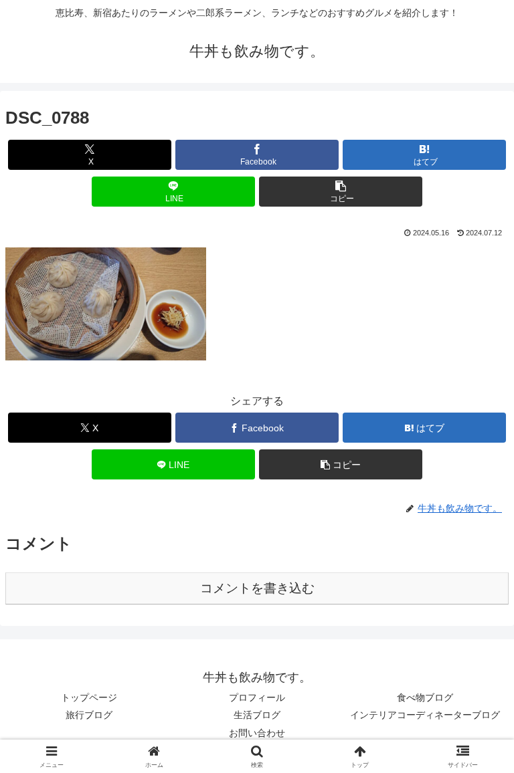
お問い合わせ (257, 733)
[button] (340, 192)
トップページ (89, 697)
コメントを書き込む (257, 588)
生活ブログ (257, 714)
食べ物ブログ (425, 697)
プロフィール (257, 697)
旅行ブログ (89, 714)
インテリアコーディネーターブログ (425, 714)
